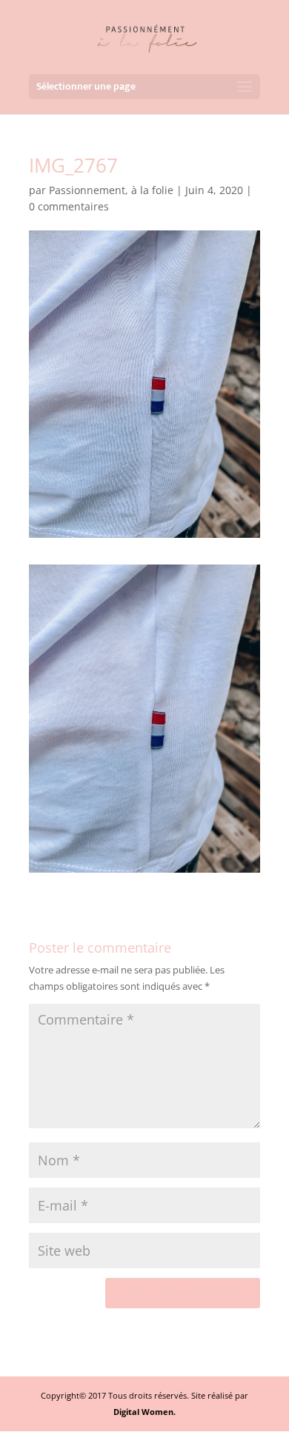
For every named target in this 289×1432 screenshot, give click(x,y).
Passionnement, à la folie (111, 190)
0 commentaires (69, 206)
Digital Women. (144, 1411)
